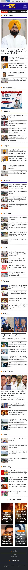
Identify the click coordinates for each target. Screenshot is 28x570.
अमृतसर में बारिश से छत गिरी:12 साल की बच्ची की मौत (17, 440)
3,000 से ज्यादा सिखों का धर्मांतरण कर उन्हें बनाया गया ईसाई (17, 492)
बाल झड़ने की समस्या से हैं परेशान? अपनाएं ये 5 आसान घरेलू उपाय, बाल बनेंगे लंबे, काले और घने (17, 260)
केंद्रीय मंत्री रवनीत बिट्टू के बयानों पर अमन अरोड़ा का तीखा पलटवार (17, 299)
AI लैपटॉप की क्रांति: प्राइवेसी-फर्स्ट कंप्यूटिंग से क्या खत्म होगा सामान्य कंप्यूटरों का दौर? (17, 364)
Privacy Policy (14, 557)
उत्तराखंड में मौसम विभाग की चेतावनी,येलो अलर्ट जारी (17, 192)
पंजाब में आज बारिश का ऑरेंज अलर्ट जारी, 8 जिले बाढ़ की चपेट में (17, 446)
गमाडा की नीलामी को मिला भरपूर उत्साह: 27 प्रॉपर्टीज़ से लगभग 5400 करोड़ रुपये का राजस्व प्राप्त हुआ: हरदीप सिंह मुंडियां (13, 51)
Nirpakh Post (13, 566)
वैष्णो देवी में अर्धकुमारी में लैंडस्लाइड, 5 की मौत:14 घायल (17, 218)
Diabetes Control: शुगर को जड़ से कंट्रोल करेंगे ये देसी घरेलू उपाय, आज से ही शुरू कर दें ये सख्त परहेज (17, 274)
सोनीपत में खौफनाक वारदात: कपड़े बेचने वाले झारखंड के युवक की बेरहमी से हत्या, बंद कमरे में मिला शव (17, 130)
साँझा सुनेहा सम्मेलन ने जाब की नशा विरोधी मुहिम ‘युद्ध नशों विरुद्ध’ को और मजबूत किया (17, 287)
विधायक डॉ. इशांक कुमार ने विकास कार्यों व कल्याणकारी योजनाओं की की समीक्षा (17, 80)
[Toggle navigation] (25, 6)
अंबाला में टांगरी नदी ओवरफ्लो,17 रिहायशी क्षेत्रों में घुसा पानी (17, 453)
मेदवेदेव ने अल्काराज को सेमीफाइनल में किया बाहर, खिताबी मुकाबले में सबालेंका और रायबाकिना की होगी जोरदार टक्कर (17, 344)
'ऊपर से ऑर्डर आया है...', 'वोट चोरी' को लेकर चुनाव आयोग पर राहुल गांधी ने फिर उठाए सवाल (17, 199)
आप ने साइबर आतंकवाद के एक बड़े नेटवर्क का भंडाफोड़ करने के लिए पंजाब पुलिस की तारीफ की (17, 307)
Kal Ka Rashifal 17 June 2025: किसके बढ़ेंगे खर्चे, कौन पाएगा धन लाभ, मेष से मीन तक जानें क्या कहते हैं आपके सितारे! (17, 479)
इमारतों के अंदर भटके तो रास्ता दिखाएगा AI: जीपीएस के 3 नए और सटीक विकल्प (17, 350)
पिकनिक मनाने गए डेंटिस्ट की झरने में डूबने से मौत (17, 240)
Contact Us (14, 556)
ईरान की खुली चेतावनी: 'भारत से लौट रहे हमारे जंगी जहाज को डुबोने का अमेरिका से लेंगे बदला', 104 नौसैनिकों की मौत (17, 358)
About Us (14, 554)
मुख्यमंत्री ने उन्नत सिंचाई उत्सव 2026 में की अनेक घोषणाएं (17, 116)
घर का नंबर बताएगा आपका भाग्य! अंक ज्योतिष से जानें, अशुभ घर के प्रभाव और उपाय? (17, 486)
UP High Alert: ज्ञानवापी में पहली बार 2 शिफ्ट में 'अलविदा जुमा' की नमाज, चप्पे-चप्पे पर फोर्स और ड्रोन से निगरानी (17, 186)
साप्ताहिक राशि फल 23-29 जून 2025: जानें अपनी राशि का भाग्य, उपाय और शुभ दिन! (17, 472)
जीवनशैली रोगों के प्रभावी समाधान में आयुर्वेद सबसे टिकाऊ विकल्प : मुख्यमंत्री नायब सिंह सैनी (17, 123)
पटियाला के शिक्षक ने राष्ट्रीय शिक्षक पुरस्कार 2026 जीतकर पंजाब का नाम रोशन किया (16, 74)
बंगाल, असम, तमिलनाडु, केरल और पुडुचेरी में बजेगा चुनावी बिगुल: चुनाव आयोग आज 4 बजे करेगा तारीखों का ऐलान (13, 394)
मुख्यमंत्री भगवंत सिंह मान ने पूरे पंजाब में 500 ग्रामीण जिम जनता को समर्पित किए (17, 293)
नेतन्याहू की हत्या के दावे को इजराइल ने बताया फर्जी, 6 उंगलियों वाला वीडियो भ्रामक (13, 335)
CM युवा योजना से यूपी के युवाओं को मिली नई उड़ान (17, 205)
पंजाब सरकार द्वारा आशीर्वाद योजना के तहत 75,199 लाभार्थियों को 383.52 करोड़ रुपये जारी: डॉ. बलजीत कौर (17, 59)
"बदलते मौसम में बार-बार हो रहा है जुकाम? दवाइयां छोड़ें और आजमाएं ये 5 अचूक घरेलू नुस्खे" (17, 254)
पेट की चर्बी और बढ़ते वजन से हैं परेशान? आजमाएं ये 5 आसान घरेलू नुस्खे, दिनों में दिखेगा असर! (17, 267)
